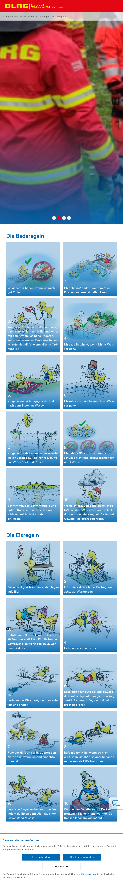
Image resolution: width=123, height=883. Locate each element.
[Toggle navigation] (60, 6)
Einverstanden (41, 857)
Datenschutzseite (90, 874)
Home (5, 16)
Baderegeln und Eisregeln (52, 16)
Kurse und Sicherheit (23, 16)
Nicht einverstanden (82, 857)
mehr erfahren (61, 866)
